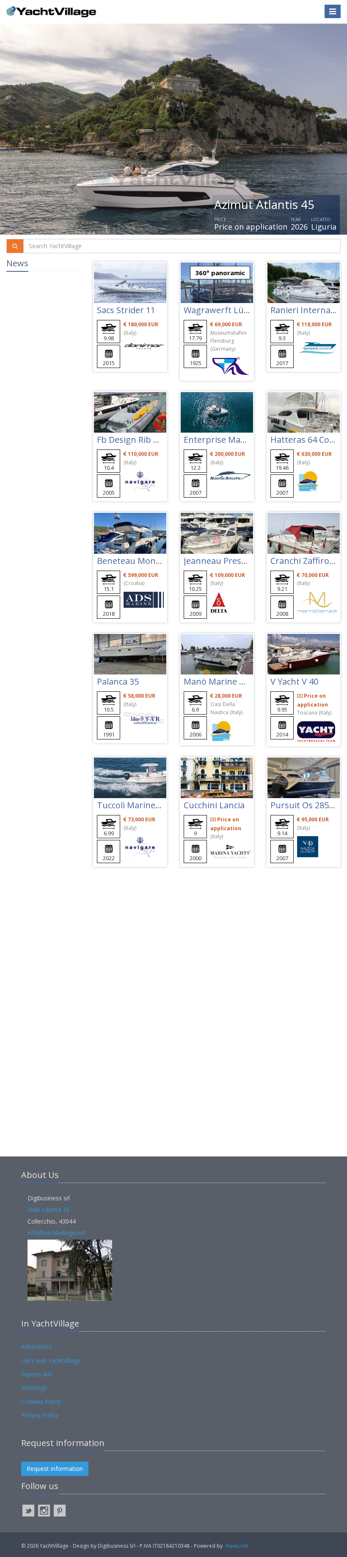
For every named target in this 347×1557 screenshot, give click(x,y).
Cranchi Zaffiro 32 (305, 560)
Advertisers (36, 1347)
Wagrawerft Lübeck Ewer (234, 310)
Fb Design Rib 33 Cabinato (149, 439)
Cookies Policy (41, 1401)
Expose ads (36, 1374)
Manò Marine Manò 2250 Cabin (246, 681)
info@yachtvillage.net (56, 1233)
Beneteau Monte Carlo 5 (145, 560)
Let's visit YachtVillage (51, 1361)
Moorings (34, 1388)
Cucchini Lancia (214, 805)
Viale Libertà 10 (48, 1209)
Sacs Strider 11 (126, 310)
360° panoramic (220, 272)
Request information (55, 1469)
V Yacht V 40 (294, 681)
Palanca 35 (118, 681)
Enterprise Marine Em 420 (235, 439)
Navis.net (237, 1545)
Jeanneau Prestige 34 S (229, 560)
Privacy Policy (39, 1415)
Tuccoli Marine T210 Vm (144, 805)
